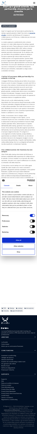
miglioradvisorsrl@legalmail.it (12, 410)
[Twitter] (3, 328)
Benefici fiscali (5, 365)
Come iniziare (5, 344)
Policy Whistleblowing (7, 387)
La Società (4, 342)
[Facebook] (2, 328)
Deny (18, 252)
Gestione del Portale (7, 359)
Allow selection (18, 246)
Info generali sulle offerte (8, 363)
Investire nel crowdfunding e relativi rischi (13, 361)
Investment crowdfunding (8, 355)
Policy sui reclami (6, 385)
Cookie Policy (5, 395)
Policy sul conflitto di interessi (10, 383)
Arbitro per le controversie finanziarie (12, 346)
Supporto (4, 379)
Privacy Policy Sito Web (8, 389)
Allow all (18, 240)
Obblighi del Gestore (7, 357)
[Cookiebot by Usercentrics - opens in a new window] (27, 180)
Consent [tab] (6, 185)
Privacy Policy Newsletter (8, 391)
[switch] (32, 221)
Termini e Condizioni (7, 397)
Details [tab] (18, 185)
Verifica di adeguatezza (8, 367)
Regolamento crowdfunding (9, 399)
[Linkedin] (7, 328)
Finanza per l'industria (7, 370)
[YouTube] (6, 328)
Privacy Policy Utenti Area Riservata (11, 393)
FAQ (2, 381)
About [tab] (30, 185)
